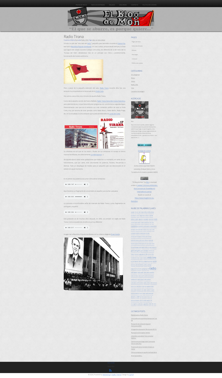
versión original (146, 300)
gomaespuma (153, 247)
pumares (139, 269)
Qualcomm (133, 215)
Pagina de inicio (81, 5)
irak (149, 254)
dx (140, 233)
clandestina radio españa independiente (147, 226)
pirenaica (133, 265)
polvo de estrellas (139, 265)
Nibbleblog (106, 375)
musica (141, 258)
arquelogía (145, 219)
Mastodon (134, 201)
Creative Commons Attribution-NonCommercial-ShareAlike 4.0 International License (146, 188)
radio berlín (140, 272)
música (145, 258)
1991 (152, 304)
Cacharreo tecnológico (137, 91)
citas (153, 222)
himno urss (151, 251)
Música (133, 78)
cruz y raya (149, 229)
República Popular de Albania (81, 46)
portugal (149, 265)
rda (145, 286)
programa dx (134, 269)
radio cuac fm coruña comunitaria (146, 276)
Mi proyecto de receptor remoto (140, 332)
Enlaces (112, 5)
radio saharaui (153, 283)
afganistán (142, 215)
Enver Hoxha (115, 234)
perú (151, 261)
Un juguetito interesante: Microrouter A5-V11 (144, 329)
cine (150, 222)
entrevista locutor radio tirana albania (139, 240)
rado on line (133, 286)
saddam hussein (150, 290)
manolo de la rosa (135, 258)
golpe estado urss (146, 247)
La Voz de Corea (114, 114)
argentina (140, 219)
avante (132, 222)
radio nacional (147, 279)
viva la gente (134, 304)
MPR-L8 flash (151, 212)
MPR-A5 (146, 212)
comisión (133, 229)
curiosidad (133, 233)
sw (96, 40)
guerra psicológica (144, 251)
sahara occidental (135, 293)
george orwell (138, 247)
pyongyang (144, 269)
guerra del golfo (135, 251)
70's (135, 212)
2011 (155, 304)
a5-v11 (138, 215)
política (145, 265)
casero (142, 222)
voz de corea (140, 304)
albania (103, 40)
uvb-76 (141, 300)
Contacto (134, 5)
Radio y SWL (84, 40)
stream (133, 297)
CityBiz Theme (116, 375)
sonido (143, 293)
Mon (147, 182)
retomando (133, 290)
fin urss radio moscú (149, 243)
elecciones (143, 233)
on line (132, 261)
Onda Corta (99, 91)
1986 (150, 304)
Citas (132, 88)
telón (89, 43)
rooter (145, 290)
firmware (133, 247)
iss (150, 254)
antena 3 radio (134, 219)
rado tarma (139, 286)
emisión (148, 233)
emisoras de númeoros (136, 236)
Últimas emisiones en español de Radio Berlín (144, 352)
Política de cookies (149, 5)
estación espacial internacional (138, 243)
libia (153, 254)
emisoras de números (146, 236)
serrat (140, 293)
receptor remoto (149, 286)
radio (93, 40)
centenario (146, 222)
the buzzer (144, 297)
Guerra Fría (121, 43)
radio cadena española (149, 272)
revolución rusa (139, 290)
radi (148, 269)
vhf (151, 300)
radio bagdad (134, 272)
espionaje (151, 240)
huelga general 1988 (143, 254)
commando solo (139, 229)
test (140, 297)
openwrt (136, 261)
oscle (140, 261)
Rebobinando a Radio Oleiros (139, 315)
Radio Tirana (74, 36)
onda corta (151, 257)
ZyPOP (131, 375)
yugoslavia (145, 304)
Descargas (123, 5)
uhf (151, 297)
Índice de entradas (98, 5)
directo (137, 233)
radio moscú (140, 279)
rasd (143, 286)
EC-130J (139, 212)
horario (136, 254)
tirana (99, 40)
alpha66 (151, 215)
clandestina (134, 226)
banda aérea (137, 222)
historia (132, 254)
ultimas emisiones (135, 300)
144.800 (132, 212)
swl (138, 297)
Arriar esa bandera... (136, 356)
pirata (155, 261)
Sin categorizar (135, 74)
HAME (142, 212)
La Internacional (96, 155)
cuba (153, 229)
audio (155, 219)
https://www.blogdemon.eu (144, 198)
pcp (149, 261)
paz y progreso (144, 261)
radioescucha (134, 279)
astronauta (151, 219)
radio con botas (134, 276)
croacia (144, 229)
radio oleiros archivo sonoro (137, 283)
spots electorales (149, 293)
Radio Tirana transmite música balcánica (111, 101)
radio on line (147, 283)
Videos (133, 81)
